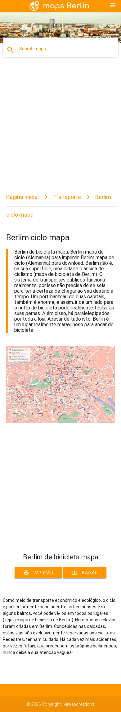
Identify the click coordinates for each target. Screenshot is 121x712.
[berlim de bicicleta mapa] (60, 421)
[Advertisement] (60, 127)
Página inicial (22, 197)
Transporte (67, 197)
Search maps (32, 48)
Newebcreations (79, 704)
